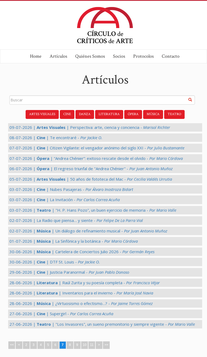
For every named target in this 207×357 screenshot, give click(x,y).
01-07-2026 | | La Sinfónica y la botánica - (73, 241)
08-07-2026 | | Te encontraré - (55, 137)
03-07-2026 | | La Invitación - (64, 199)
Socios (119, 56)
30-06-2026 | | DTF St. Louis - (54, 262)
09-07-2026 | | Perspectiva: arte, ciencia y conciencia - (89, 127)
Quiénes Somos (90, 56)
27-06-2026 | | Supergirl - (61, 313)
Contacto (171, 56)
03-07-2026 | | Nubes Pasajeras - (71, 189)
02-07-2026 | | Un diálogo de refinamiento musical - (88, 231)
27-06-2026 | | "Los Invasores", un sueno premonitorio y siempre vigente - (102, 324)
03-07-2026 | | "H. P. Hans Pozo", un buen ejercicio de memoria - (92, 210)
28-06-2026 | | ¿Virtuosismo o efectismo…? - (81, 303)
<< (12, 345)
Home (36, 56)
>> (106, 345)
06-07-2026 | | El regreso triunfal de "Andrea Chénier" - (91, 168)
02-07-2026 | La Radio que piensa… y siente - (76, 220)
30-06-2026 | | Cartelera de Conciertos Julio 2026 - (81, 251)
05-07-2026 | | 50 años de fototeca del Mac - (90, 179)
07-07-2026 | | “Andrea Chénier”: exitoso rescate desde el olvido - (96, 158)
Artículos (58, 56)
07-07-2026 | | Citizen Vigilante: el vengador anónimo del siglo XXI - (96, 147)
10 (85, 345)
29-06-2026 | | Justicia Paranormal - (69, 272)
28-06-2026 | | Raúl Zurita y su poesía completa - (84, 282)
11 (92, 345)
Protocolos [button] (143, 56)
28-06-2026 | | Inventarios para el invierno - (81, 293)
